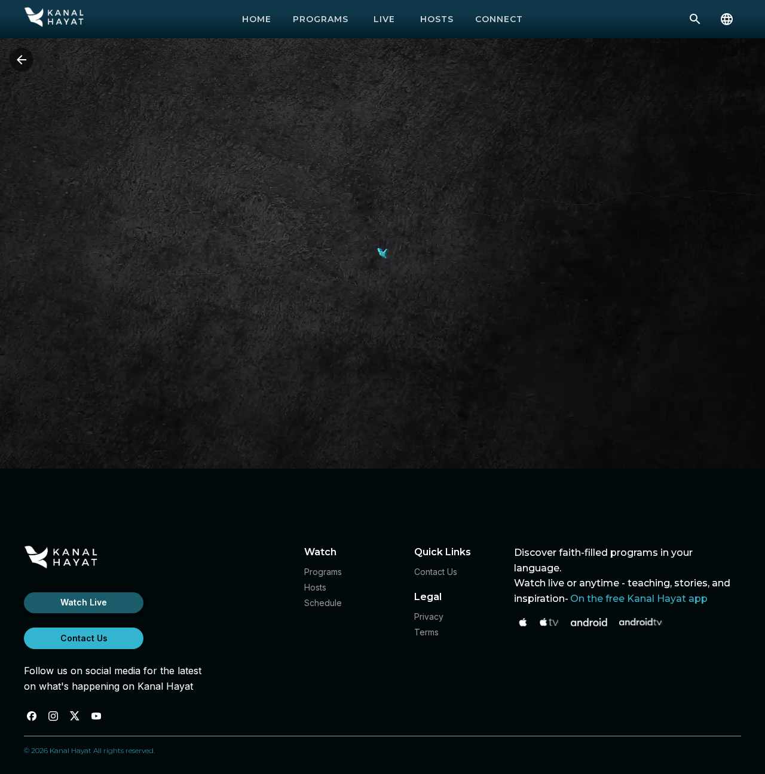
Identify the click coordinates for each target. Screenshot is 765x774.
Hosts (315, 587)
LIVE (384, 19)
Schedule (323, 603)
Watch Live (83, 602)
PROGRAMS (320, 19)
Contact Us (84, 638)
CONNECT (499, 19)
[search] (695, 19)
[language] (726, 19)
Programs (323, 572)
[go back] (21, 60)
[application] (382, 253)
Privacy (428, 616)
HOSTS (437, 19)
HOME (256, 19)
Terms (426, 632)
